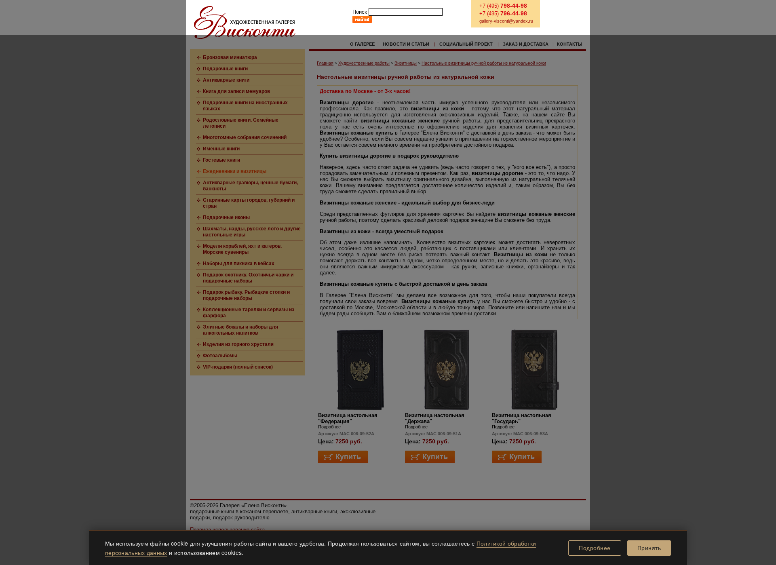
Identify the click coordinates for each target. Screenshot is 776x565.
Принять (649, 548)
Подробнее (595, 548)
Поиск (359, 12)
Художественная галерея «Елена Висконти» (244, 22)
